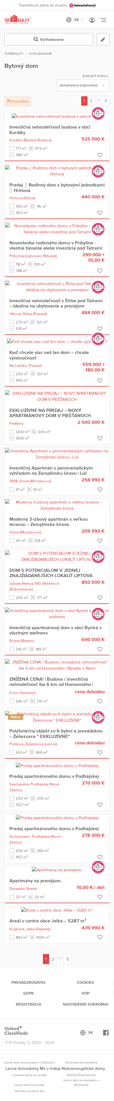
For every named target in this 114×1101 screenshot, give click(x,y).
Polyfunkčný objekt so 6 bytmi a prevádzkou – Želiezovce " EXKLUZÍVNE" (55, 733)
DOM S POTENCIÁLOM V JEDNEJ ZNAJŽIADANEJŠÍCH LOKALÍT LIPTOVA (51, 573)
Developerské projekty (81, 1062)
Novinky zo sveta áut (29, 1091)
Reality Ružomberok (81, 1075)
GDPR (28, 993)
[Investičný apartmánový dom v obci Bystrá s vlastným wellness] (57, 613)
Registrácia (28, 1004)
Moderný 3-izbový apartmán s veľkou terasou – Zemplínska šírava (48, 521)
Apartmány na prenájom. (35, 880)
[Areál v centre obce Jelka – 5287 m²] (57, 910)
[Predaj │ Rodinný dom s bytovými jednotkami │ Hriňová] (57, 170)
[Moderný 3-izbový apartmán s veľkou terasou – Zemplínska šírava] (57, 505)
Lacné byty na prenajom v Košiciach (29, 1062)
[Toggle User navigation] (92, 20)
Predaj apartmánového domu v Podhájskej (54, 776)
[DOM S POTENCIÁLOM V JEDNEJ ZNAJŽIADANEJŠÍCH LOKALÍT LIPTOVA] (57, 556)
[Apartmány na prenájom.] (57, 869)
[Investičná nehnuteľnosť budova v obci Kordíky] (57, 116)
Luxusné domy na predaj (30, 1075)
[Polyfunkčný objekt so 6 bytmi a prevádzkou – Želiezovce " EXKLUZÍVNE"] (57, 716)
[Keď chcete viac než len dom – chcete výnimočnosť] (57, 341)
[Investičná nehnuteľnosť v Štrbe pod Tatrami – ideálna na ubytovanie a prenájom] (57, 286)
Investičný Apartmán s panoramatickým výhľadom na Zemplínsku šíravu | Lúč (51, 470)
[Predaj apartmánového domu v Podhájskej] (57, 765)
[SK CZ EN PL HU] (77, 20)
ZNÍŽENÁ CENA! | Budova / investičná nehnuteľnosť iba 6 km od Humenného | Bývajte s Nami (51, 684)
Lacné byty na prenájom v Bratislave (81, 1082)
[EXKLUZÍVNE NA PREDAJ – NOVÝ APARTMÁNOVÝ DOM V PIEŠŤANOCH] (57, 396)
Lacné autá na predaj (29, 1084)
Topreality (13, 53)
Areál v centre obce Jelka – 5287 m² (47, 920)
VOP (85, 993)
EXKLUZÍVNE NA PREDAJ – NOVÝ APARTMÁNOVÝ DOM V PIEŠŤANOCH (50, 413)
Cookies (85, 982)
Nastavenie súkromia (85, 1004)
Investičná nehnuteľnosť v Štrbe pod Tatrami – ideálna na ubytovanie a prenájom (56, 303)
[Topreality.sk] (17, 19)
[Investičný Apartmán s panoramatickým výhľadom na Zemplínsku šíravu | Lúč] (57, 453)
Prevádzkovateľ (28, 982)
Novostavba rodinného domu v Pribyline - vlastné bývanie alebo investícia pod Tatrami (55, 245)
